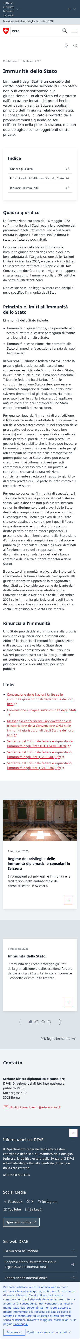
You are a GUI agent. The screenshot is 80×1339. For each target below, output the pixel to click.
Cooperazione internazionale (26, 1278)
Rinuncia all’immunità (24, 188)
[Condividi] (75, 45)
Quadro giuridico (21, 169)
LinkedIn (36, 1209)
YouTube (14, 1209)
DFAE (15, 31)
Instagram (49, 1201)
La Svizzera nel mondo (21, 1251)
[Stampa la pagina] (66, 45)
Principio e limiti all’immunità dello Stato (37, 178)
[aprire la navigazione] (74, 31)
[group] (40, 975)
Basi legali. (20, 1324)
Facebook (15, 1201)
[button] (30, 1021)
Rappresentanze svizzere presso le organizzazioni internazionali (30, 1264)
